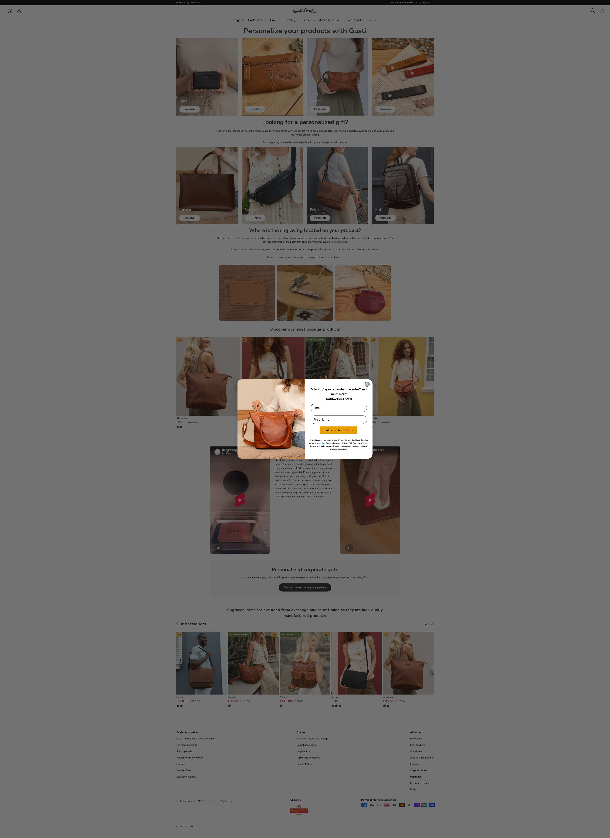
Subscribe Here (339, 430)
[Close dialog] (367, 384)
